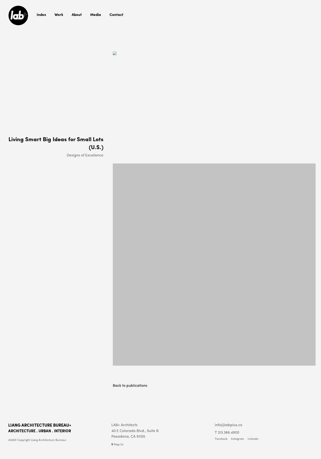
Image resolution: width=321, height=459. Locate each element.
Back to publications (130, 385)
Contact (116, 14)
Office (75, 21)
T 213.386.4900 (227, 432)
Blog (57, 27)
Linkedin (253, 439)
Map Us (118, 444)
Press (93, 27)
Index (41, 14)
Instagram (96, 39)
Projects (59, 21)
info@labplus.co (228, 424)
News (93, 21)
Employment (78, 27)
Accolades (96, 33)
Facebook (221, 439)
